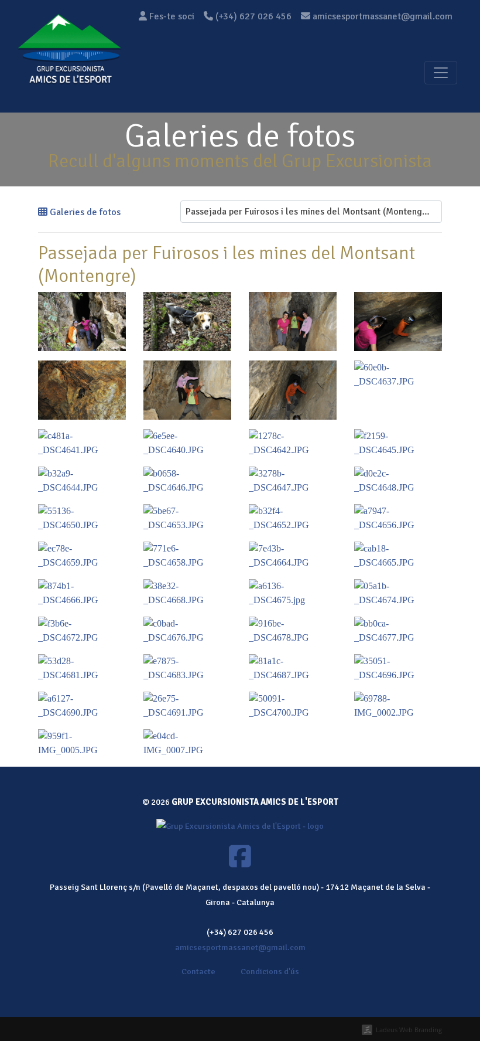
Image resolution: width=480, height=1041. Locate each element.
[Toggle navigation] (440, 72)
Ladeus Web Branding (409, 1029)
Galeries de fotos (84, 212)
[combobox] (311, 211)
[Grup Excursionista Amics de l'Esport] (69, 73)
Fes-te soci (170, 16)
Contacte (198, 971)
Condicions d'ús (270, 971)
